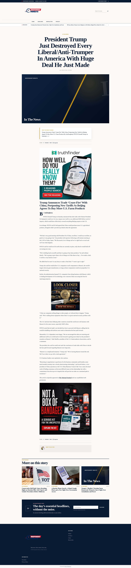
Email (51, 142)
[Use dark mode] (108, 1)
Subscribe (102, 507)
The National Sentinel (65, 377)
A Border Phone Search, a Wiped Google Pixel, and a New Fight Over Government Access (64, 490)
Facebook (47, 142)
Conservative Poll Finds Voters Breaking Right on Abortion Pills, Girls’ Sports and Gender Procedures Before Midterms (34, 490)
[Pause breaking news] (108, 24)
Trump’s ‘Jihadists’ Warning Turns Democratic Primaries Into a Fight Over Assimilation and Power (29, 24)
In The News (65, 34)
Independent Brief (102, 1)
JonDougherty (48, 212)
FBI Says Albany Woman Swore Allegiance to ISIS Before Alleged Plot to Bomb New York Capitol (73, 24)
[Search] (107, 11)
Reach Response (68, 566)
